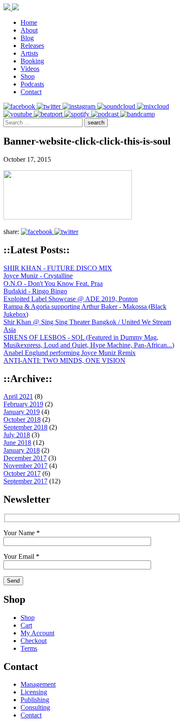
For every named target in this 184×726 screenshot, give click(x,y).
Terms (29, 648)
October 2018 (22, 419)
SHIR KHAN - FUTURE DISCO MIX (57, 268)
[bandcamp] (137, 114)
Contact (31, 91)
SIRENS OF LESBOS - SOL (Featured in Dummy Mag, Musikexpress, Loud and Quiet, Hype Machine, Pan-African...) (88, 341)
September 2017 (25, 481)
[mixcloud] (153, 106)
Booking (32, 61)
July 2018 (16, 435)
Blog (27, 37)
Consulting (35, 707)
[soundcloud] (117, 106)
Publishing (35, 699)
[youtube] (18, 114)
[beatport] (49, 114)
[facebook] (20, 106)
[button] (96, 122)
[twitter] (49, 106)
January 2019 (21, 411)
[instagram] (79, 106)
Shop (28, 76)
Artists (29, 53)
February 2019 (23, 404)
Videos (30, 68)
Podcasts (32, 84)
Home (29, 22)
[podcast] (105, 114)
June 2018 (17, 442)
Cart (26, 625)
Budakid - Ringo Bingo (35, 291)
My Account (37, 633)
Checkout (34, 640)
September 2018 (25, 427)
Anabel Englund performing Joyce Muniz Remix (69, 352)
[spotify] (77, 114)
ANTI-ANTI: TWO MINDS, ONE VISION (64, 360)
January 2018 (21, 450)
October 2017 (22, 473)
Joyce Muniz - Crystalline (38, 275)
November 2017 (25, 465)
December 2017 (25, 458)
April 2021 (18, 396)
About (29, 30)
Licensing (34, 692)
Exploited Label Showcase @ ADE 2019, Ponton (70, 298)
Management (38, 684)
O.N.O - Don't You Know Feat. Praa (53, 283)
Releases (32, 45)
